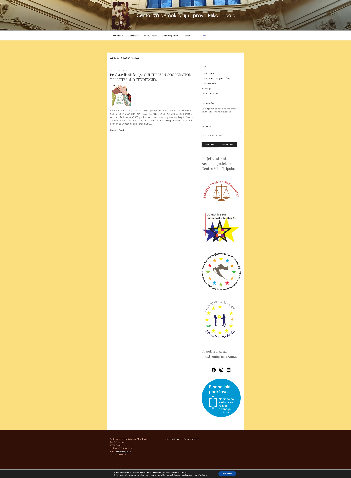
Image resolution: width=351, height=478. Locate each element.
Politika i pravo (208, 73)
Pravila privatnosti (191, 439)
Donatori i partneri (170, 35)
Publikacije (206, 88)
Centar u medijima (210, 93)
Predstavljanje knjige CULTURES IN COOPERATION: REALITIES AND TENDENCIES (151, 77)
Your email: (206, 126)
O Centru (117, 35)
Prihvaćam (227, 473)
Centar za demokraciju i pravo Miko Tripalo (186, 15)
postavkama (201, 475)
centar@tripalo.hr (123, 451)
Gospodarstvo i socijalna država (216, 78)
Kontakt (187, 35)
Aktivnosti (132, 35)
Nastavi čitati (117, 130)
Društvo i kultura (209, 83)
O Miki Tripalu (150, 35)
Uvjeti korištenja (172, 439)
